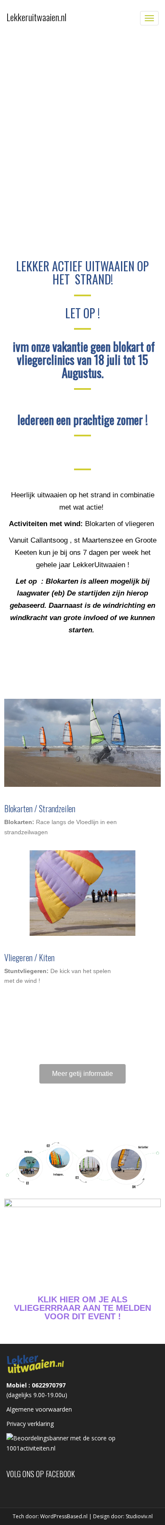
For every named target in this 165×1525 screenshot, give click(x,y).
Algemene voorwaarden (39, 1409)
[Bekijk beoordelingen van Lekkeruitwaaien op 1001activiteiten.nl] (82, 1442)
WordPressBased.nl (64, 1516)
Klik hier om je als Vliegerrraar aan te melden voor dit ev (82, 1308)
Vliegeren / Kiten (29, 957)
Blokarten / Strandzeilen (39, 808)
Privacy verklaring (30, 1424)
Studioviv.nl (139, 1516)
